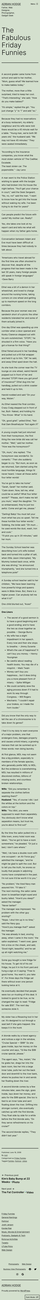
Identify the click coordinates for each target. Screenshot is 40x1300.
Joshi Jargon (7, 1225)
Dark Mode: (30, 1297)
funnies (11, 1161)
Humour (18, 1161)
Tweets (5, 1243)
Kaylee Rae (7, 1228)
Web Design (7, 1250)
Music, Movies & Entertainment (16, 1232)
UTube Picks (7, 1246)
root (6, 1155)
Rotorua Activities (10, 1239)
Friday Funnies (20, 1158)
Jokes (24, 1161)
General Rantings (9, 1217)
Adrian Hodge (11, 4)
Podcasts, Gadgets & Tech (13, 1235)
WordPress (25, 1291)
